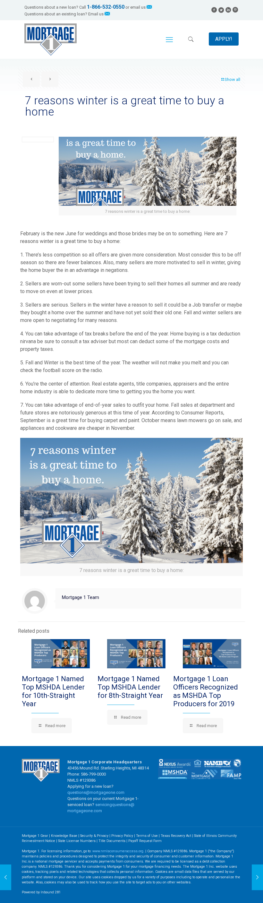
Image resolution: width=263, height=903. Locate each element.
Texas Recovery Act (176, 836)
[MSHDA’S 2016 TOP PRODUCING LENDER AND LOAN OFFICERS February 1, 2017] (257, 877)
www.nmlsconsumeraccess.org (117, 851)
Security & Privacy (94, 836)
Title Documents (111, 841)
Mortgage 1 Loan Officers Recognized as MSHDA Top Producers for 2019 (205, 691)
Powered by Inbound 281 (41, 892)
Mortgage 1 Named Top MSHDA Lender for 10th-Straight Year (53, 691)
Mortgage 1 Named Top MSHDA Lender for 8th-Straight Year (130, 687)
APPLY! (223, 39)
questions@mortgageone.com (95, 792)
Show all (232, 79)
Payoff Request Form (145, 841)
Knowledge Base (64, 836)
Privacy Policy (122, 836)
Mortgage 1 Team (80, 597)
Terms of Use (147, 836)
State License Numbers (77, 841)
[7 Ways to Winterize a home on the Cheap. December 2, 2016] (5, 877)
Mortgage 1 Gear (35, 836)
